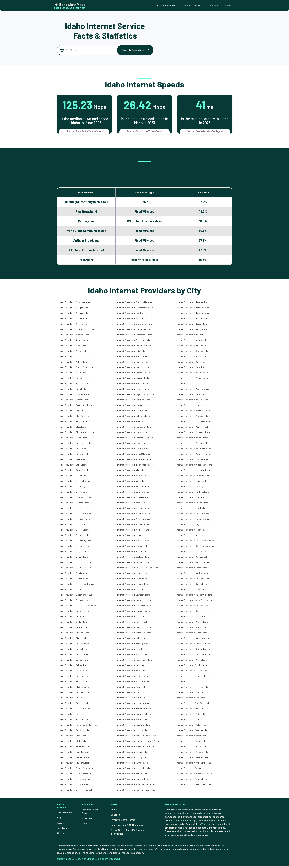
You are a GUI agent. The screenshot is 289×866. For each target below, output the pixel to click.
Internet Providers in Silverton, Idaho (193, 589)
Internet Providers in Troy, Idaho (190, 697)
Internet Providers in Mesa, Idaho (132, 687)
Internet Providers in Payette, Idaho (192, 389)
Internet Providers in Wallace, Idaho (192, 724)
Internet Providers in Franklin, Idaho (73, 757)
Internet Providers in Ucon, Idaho (191, 708)
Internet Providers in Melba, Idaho (132, 670)
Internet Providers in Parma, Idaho (192, 378)
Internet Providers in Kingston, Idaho (133, 535)
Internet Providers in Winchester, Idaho (194, 773)
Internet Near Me (192, 5)
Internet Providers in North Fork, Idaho (193, 318)
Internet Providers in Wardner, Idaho (192, 730)
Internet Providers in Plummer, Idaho (193, 426)
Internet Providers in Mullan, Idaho (132, 752)
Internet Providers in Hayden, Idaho (133, 389)
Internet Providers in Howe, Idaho (132, 443)
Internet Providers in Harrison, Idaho (133, 372)
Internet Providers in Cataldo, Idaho (73, 519)
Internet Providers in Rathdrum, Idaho (193, 475)
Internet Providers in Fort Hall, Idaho (73, 752)
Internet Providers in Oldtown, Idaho (192, 340)
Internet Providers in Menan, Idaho (132, 676)
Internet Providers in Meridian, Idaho (133, 681)
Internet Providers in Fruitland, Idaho (73, 762)
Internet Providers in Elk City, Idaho (73, 687)
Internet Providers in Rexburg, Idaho (192, 486)
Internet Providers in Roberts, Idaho (192, 513)
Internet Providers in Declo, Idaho (72, 622)
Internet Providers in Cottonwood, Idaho (75, 584)
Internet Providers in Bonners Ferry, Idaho (75, 443)
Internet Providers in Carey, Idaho (72, 491)
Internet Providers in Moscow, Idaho (133, 730)
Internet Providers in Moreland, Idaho (133, 724)
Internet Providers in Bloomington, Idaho (75, 432)
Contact (115, 814)
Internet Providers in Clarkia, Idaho (73, 546)
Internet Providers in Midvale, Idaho (133, 697)
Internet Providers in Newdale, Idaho (192, 302)
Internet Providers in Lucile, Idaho (132, 616)
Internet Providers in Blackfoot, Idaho (74, 416)
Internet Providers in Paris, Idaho (191, 367)
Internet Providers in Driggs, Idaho (72, 659)
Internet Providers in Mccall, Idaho (132, 654)
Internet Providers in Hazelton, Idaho (133, 399)
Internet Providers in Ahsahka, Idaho (73, 313)
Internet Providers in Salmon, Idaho (192, 557)
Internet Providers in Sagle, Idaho (191, 535)
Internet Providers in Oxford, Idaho (192, 361)
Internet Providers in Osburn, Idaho (192, 356)
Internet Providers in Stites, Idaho (191, 632)
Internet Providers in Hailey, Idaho (132, 351)
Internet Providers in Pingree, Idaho (192, 416)
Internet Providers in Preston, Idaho (192, 459)
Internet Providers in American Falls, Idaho (76, 329)
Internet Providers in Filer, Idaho (71, 735)
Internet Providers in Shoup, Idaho (191, 584)
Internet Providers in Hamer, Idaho (132, 356)
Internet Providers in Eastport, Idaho (74, 676)
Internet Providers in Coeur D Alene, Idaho (76, 567)
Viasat (60, 822)
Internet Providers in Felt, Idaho (71, 714)
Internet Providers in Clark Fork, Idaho (74, 540)
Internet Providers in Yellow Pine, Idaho (193, 784)
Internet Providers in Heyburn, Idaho (133, 405)
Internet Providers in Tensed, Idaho (192, 670)
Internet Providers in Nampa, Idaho (133, 773)
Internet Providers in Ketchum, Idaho (133, 519)
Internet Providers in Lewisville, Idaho (134, 600)
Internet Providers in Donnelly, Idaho (73, 643)
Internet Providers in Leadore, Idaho (133, 573)
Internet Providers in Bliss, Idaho (71, 426)
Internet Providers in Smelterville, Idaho (194, 594)
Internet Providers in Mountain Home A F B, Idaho (139, 741)
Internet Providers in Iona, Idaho (131, 475)
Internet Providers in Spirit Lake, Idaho (194, 611)
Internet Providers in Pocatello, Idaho (193, 432)
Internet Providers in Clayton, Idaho (73, 551)
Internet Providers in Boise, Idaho (72, 437)
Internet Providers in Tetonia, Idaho (192, 687)
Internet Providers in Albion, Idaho (72, 318)
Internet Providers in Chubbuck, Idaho (74, 535)
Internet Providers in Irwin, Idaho (131, 481)
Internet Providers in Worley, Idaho (191, 779)
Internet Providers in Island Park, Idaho (134, 486)
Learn (228, 5)
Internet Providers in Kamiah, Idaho (133, 502)
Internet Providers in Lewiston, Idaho (133, 594)
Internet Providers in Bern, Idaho (71, 410)
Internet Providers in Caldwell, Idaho (73, 481)
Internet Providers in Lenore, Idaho (132, 584)
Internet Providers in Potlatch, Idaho (193, 454)
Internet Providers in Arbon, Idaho (72, 340)
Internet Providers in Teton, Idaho (191, 681)
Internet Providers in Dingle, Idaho (72, 638)
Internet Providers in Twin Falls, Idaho (193, 703)
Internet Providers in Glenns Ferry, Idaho (135, 307)
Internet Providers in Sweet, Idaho (191, 659)
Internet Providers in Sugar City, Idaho (193, 638)
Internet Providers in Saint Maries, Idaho (194, 551)
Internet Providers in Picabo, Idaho (192, 399)
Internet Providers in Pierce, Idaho (191, 405)
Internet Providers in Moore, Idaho (132, 719)
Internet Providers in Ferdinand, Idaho (74, 719)
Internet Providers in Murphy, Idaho (132, 757)
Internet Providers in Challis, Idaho (72, 524)
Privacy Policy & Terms (123, 819)
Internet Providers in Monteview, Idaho (134, 708)
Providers (213, 5)
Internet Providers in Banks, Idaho (72, 383)
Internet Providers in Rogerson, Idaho (193, 524)
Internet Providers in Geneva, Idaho (73, 784)
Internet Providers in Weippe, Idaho (192, 741)
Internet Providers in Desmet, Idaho (73, 627)
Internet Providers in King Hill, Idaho (133, 529)
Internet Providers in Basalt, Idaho (72, 389)
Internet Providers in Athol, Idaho (72, 361)
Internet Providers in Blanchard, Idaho (74, 421)
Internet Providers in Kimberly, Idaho (133, 524)
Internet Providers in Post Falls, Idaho (193, 448)
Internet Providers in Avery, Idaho (72, 372)
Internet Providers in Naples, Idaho (132, 779)
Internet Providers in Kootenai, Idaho (133, 546)
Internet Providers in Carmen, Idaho (73, 502)
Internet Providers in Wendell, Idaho (192, 752)
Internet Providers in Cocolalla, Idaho (74, 562)
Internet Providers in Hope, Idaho (132, 432)
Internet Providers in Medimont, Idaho (134, 665)
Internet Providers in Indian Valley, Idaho (135, 464)
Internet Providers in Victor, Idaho (191, 714)
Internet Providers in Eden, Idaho (72, 681)
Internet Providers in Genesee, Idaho (73, 779)
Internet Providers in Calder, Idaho (72, 475)
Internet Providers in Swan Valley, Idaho (194, 649)
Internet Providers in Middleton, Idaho (134, 692)
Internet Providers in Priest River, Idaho (194, 464)
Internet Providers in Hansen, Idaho (133, 367)
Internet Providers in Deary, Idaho (72, 616)
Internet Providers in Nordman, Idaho (193, 313)
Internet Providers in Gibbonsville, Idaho (135, 302)
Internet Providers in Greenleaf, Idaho (134, 340)
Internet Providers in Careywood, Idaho (75, 497)
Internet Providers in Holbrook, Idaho (133, 416)
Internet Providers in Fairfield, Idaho (73, 708)
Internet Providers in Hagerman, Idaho (134, 345)
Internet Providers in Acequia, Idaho (73, 307)
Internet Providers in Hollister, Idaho (133, 421)
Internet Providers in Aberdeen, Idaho (74, 302)
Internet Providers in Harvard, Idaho (133, 378)
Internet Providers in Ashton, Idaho (73, 356)
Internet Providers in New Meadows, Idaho (136, 784)
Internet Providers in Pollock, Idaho (192, 437)
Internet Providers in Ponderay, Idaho (193, 443)
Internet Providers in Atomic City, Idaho (75, 367)
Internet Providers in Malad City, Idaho (134, 632)
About (114, 809)
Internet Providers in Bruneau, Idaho (73, 454)
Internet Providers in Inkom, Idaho (132, 470)
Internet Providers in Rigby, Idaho (191, 497)
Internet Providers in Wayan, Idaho (192, 735)
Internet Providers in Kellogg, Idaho (133, 508)
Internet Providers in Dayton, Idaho (73, 611)
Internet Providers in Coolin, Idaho (72, 573)
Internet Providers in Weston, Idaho (192, 757)
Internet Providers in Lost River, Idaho (134, 605)
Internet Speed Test (166, 5)
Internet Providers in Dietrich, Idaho (73, 632)
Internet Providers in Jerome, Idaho (133, 491)
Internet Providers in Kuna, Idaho (131, 551)
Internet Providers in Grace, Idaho (132, 318)
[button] (135, 50)
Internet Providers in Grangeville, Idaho (134, 329)
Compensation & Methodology (127, 824)
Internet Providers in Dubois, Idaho (72, 665)
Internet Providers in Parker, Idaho (192, 372)
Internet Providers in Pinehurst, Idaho (193, 410)
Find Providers (64, 812)
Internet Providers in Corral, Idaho (72, 578)
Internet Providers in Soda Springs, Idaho (195, 600)
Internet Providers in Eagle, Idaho (72, 670)
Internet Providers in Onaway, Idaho (192, 345)
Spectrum (62, 827)
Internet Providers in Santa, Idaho (191, 567)
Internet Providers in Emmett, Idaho (73, 703)
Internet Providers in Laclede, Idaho (133, 557)
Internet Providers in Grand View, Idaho (134, 324)
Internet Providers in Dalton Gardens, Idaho (76, 605)
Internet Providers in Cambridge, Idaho (74, 486)
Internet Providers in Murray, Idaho (132, 762)
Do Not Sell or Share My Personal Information (128, 832)
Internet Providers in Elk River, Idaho (73, 692)
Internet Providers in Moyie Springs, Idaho (135, 746)
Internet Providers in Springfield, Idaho (194, 616)
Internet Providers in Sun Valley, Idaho (193, 643)
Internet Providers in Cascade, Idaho (73, 508)
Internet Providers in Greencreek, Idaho (134, 334)
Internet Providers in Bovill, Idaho (72, 448)
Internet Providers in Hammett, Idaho (134, 361)
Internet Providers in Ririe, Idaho (190, 508)
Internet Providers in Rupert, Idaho (192, 529)
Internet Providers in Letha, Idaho (132, 589)
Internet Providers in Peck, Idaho (191, 394)
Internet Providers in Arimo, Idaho (72, 351)
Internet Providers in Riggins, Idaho (192, 502)
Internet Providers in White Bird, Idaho (193, 762)
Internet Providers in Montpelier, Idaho (134, 714)
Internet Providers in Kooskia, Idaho (133, 540)
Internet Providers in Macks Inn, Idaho (134, 627)
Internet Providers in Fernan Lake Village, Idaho (78, 724)
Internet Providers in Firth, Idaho (72, 741)
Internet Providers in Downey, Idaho (73, 654)
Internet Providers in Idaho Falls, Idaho (134, 459)
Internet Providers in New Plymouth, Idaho (136, 789)
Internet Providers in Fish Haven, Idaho (74, 746)
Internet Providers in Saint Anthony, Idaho (195, 540)
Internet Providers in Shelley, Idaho (192, 573)
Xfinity (60, 833)
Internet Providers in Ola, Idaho (190, 334)
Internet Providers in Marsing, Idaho (133, 643)
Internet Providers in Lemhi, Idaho (132, 578)
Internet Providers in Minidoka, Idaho (133, 703)
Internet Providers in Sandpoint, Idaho (193, 562)
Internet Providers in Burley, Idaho (72, 464)
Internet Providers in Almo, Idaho (72, 324)
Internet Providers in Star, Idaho (191, 627)
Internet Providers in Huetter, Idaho (133, 448)
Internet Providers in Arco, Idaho (72, 345)
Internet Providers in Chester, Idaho (73, 529)
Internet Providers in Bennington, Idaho (74, 405)
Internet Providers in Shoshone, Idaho (193, 578)
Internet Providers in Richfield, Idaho (192, 491)
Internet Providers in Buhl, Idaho (71, 459)
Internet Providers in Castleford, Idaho (74, 513)
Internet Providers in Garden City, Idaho (75, 768)
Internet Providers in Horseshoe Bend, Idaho (137, 437)
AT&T (60, 817)
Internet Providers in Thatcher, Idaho (193, 692)
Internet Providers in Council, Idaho (73, 589)
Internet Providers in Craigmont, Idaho (74, 594)
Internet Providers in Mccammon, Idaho (134, 659)
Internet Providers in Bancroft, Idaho (73, 378)
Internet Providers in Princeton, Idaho (193, 470)
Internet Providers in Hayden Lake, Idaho (135, 394)
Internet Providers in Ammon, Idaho (73, 334)
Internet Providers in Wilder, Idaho (191, 768)
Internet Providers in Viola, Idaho (191, 719)
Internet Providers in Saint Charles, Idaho (195, 546)
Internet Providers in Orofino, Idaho (192, 351)
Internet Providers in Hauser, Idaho (132, 383)
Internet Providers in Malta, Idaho (132, 638)
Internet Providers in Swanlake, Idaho (193, 654)
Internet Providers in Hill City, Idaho (133, 410)
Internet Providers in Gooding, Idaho (133, 313)
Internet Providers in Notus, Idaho (191, 324)
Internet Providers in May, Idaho (131, 649)
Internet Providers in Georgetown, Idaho (75, 789)
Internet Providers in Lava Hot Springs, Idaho (137, 567)
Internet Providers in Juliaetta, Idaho (133, 497)
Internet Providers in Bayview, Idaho (73, 394)
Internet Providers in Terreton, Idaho (192, 676)
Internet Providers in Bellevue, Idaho (73, 399)
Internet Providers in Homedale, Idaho (134, 426)
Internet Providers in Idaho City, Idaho (134, 454)
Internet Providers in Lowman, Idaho (133, 611)
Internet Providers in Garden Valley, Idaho (75, 773)
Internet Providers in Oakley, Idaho (191, 329)
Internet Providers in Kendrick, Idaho (133, 513)
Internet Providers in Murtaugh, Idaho (134, 768)
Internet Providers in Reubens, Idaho (192, 481)
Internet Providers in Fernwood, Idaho (74, 730)
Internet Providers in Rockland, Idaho (193, 519)
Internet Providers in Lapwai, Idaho (133, 562)
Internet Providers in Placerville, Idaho (193, 421)
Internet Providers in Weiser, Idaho (192, 746)
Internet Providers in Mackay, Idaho (133, 622)
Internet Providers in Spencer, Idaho (192, 605)
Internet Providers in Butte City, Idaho (74, 470)
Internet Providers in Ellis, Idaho (71, 697)
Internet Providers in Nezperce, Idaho (193, 307)
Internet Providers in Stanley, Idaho (192, 622)
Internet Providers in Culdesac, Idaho (74, 600)
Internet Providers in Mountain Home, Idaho (136, 735)
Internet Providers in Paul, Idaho (191, 383)
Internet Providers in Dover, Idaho (72, 649)
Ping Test (87, 818)
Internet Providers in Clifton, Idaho (72, 557)
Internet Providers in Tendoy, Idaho (192, 665)
